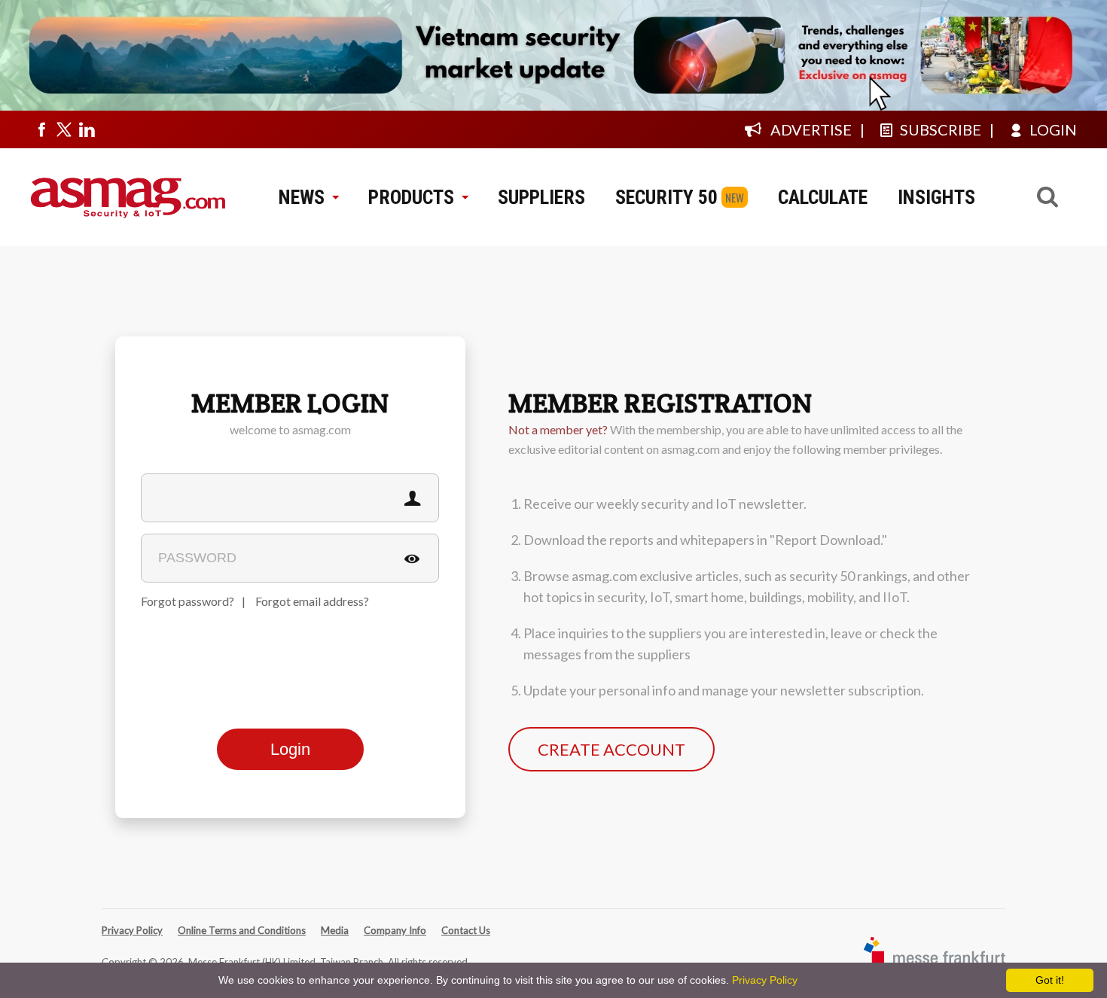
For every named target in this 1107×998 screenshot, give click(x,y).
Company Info (395, 930)
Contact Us (465, 930)
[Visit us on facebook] (41, 129)
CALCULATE (823, 197)
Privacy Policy (132, 930)
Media (335, 930)
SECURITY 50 (666, 197)
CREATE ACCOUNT (611, 749)
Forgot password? (187, 601)
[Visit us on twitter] (64, 129)
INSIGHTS (936, 197)
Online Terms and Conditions (242, 930)
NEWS (302, 197)
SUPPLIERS (541, 197)
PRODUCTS (411, 197)
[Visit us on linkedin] (86, 129)
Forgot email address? (312, 601)
